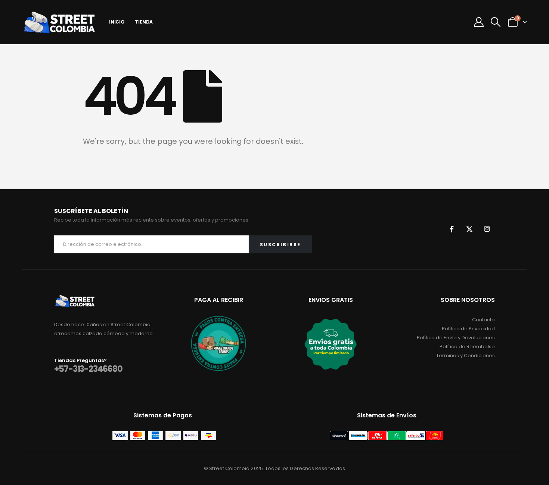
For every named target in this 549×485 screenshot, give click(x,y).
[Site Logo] (59, 22)
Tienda (144, 22)
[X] (469, 229)
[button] (496, 22)
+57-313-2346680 (88, 369)
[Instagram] (487, 229)
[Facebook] (451, 229)
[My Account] (479, 22)
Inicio (117, 22)
